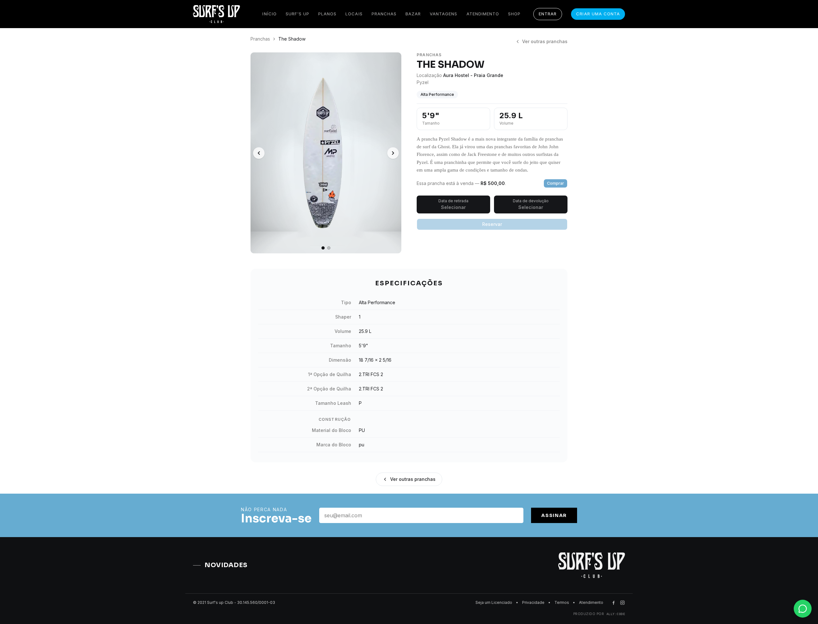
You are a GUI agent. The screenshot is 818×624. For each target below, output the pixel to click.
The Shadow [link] (291, 39)
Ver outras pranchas (544, 41)
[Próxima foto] (393, 153)
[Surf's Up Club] (216, 14)
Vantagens (443, 13)
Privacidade (533, 602)
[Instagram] (622, 602)
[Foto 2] (328, 248)
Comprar (555, 183)
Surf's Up (297, 13)
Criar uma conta (598, 13)
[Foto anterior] (259, 153)
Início (269, 13)
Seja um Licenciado (493, 602)
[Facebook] (613, 602)
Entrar (548, 13)
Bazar (413, 13)
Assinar (554, 515)
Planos (327, 13)
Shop (514, 13)
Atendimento (483, 13)
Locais (353, 13)
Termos (561, 602)
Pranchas (384, 13)
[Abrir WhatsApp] (802, 608)
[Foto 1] (323, 248)
